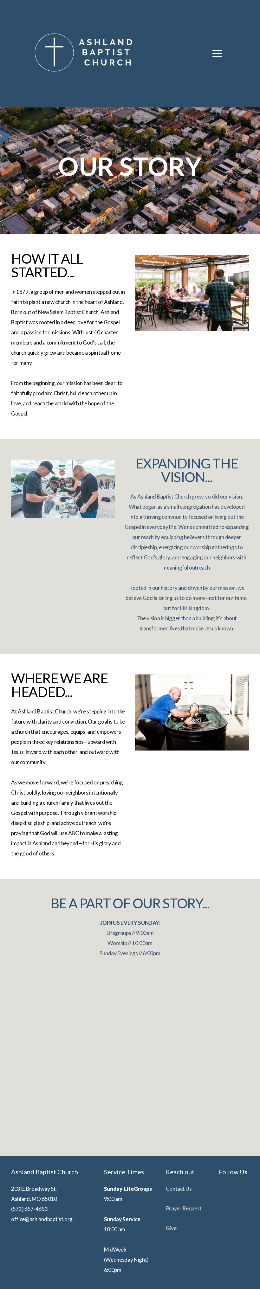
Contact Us (179, 1188)
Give (171, 1228)
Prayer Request (184, 1208)
